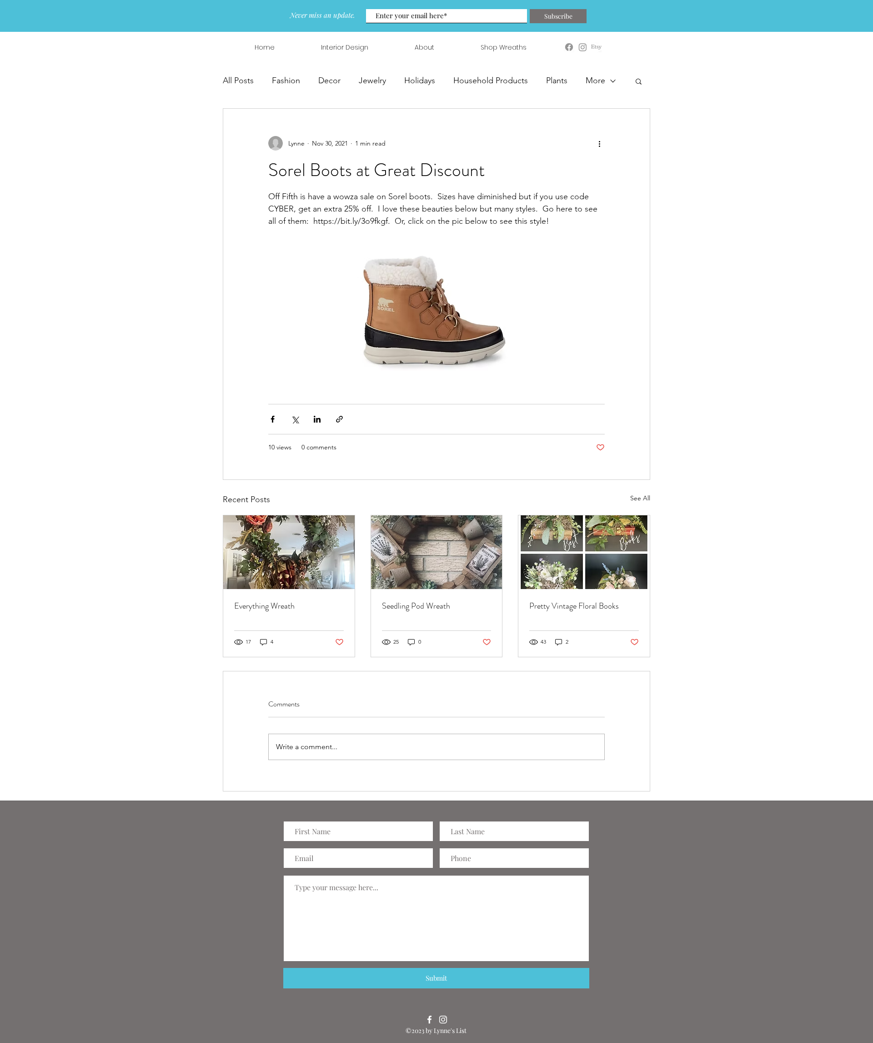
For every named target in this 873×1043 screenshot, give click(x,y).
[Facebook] (429, 1019)
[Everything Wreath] (289, 552)
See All (640, 498)
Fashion (286, 81)
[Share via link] (339, 419)
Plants (556, 81)
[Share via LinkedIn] (317, 419)
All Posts (238, 81)
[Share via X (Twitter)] (295, 419)
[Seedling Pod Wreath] (436, 552)
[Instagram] (443, 1019)
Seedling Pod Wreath (416, 606)
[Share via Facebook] (272, 419)
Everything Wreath (264, 606)
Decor (329, 81)
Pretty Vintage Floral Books (574, 606)
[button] (638, 81)
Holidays (419, 81)
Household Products (490, 81)
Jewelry (372, 81)
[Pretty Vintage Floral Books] (584, 552)
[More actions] (599, 143)
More (595, 81)
